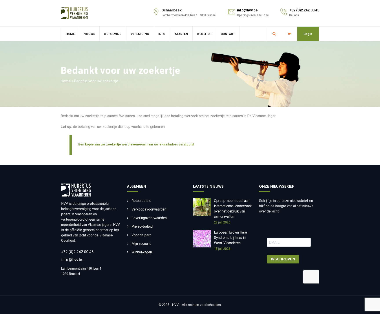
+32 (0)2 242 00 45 (304, 10)
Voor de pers (142, 235)
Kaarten (181, 34)
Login (308, 34)
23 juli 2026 (222, 222)
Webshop (204, 34)
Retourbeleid (141, 201)
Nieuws (89, 34)
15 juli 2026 (222, 248)
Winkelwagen (142, 252)
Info (161, 34)
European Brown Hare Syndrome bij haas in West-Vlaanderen (230, 237)
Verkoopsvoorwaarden (149, 209)
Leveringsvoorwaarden (149, 218)
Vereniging (140, 34)
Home (70, 34)
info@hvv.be (247, 10)
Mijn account (141, 243)
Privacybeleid (142, 226)
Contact (228, 34)
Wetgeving (113, 34)
